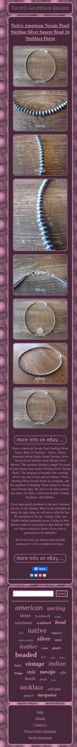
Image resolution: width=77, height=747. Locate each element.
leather (28, 646)
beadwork (42, 616)
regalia (56, 633)
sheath (57, 616)
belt (21, 632)
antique (54, 688)
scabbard (44, 623)
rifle (63, 672)
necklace (31, 686)
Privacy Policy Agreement (40, 731)
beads (30, 678)
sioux (25, 615)
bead (60, 622)
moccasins (26, 640)
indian (57, 663)
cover (45, 648)
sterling (56, 608)
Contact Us (40, 725)
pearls (56, 648)
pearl (43, 679)
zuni (58, 640)
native (37, 630)
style (31, 671)
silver (43, 638)
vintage (34, 663)
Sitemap (40, 718)
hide (43, 657)
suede (52, 657)
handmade (23, 622)
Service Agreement (40, 737)
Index (40, 712)
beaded (26, 655)
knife (53, 680)
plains (62, 657)
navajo (47, 672)
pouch (28, 695)
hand (18, 665)
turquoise (47, 695)
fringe (18, 673)
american (29, 607)
